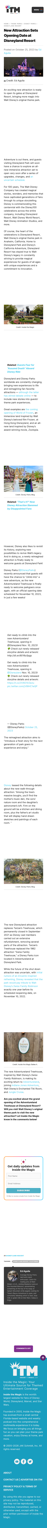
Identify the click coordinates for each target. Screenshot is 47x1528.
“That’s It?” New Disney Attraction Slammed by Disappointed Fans (22, 505)
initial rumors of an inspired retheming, (23, 976)
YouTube (17, 1461)
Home (6, 24)
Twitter (30, 1461)
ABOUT (7, 1472)
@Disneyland (14, 672)
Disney (7, 785)
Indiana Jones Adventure (25, 1085)
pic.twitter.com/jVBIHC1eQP (22, 686)
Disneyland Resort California (25, 1261)
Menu (36, 10)
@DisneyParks (27, 570)
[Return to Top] (43, 1358)
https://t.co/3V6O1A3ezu (20, 682)
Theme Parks (16, 24)
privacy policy (10, 1500)
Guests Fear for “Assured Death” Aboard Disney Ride (20, 368)
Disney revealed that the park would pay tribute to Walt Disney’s (23, 983)
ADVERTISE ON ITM (31, 1479)
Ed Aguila (25, 1271)
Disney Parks (30, 24)
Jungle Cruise (16, 1092)
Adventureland (31, 1082)
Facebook (23, 1461)
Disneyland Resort (12, 26)
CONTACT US (10, 1479)
